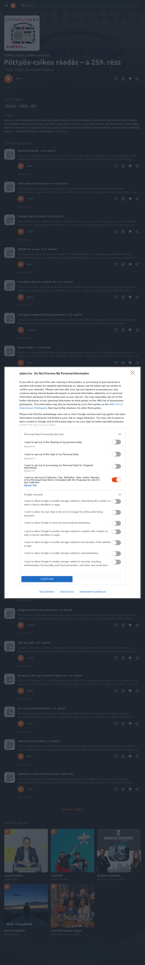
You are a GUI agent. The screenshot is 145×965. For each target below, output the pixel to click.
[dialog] (72, 482)
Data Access (67, 591)
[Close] (133, 373)
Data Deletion (47, 591)
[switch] (116, 442)
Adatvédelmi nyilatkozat (92, 591)
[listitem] (72, 434)
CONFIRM (47, 579)
